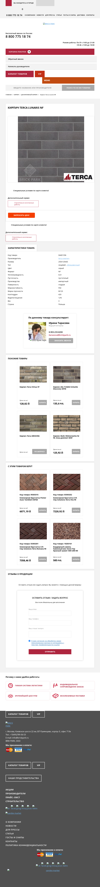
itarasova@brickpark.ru (60, 335)
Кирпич (16, 94)
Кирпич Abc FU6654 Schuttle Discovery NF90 (65, 388)
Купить (42, 402)
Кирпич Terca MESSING (30, 436)
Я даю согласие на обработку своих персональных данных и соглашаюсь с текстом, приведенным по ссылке (47, 643)
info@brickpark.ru (20, 737)
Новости (40, 15)
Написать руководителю (19, 66)
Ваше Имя (32, 609)
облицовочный (73, 265)
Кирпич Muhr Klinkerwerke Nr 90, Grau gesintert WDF (66, 437)
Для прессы (50, 15)
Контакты (90, 15)
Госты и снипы (69, 15)
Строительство (15, 801)
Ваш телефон (34, 619)
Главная (9, 94)
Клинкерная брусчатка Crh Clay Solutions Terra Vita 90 (65, 499)
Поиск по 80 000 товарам (78, 88)
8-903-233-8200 (56, 332)
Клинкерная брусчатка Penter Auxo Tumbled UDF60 (33, 499)
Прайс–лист (13, 797)
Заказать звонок (62, 340)
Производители (16, 793)
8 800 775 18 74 (14, 15)
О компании (30, 15)
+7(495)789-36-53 (18, 734)
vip (39, 74)
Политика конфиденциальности (26, 845)
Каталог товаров (18, 714)
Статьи (59, 15)
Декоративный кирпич (29, 94)
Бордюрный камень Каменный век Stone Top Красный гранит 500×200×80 (65, 549)
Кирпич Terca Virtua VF (30, 387)
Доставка (81, 15)
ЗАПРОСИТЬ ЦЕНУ (21, 215)
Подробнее (33, 380)
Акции (10, 789)
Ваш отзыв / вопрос (36, 628)
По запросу (39, 451)
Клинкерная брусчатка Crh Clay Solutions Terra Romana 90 (33, 548)
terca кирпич (63, 258)
